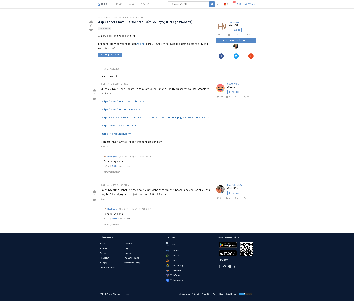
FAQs (214, 294)
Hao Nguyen (234, 22)
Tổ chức (128, 243)
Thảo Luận (145, 4)
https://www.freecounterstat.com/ (121, 109)
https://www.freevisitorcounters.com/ (123, 101)
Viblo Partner (176, 270)
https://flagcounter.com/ (116, 133)
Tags (126, 248)
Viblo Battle (175, 275)
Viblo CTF (174, 256)
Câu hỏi (103, 248)
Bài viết (103, 243)
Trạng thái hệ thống (108, 267)
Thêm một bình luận (111, 69)
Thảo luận (104, 258)
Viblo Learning (176, 265)
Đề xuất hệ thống (131, 258)
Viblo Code (175, 251)
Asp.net (140, 43)
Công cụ (103, 263)
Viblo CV (174, 260)
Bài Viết (119, 4)
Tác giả (127, 253)
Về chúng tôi (184, 294)
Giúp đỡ (205, 294)
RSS (221, 294)
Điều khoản (231, 294)
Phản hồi (195, 294)
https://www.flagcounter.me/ (118, 125)
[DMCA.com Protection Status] (246, 294)
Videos (103, 253)
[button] (226, 4)
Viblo (172, 245)
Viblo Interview (176, 280)
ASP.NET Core (105, 28)
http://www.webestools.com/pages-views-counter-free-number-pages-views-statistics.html (155, 117)
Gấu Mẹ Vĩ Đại (233, 84)
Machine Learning (132, 263)
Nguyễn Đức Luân (234, 185)
